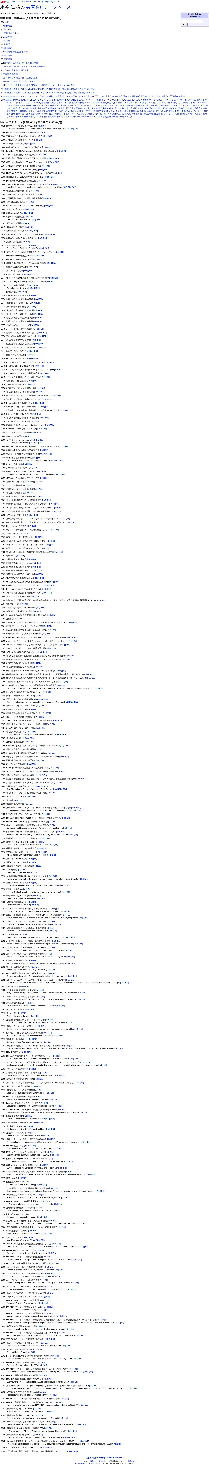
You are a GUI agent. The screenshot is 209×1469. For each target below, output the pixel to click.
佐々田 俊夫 (127, 103)
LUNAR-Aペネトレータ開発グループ (94, 100)
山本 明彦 (31, 81)
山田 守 (32, 89)
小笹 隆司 (61, 108)
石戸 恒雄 (8, 59)
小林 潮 (25, 108)
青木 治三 (183, 96)
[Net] (40, 126)
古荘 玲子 (193, 103)
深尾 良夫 (17, 63)
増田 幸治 (8, 48)
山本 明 (86, 108)
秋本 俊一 (32, 67)
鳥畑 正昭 (120, 117)
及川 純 (185, 103)
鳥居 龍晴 (90, 93)
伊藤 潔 (6, 81)
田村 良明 (40, 93)
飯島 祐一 (25, 52)
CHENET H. (24, 100)
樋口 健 (112, 111)
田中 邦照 (74, 114)
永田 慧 (176, 111)
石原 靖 (144, 96)
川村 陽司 (156, 108)
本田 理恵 (8, 52)
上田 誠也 (7, 93)
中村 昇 (22, 103)
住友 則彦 (118, 103)
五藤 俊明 (80, 103)
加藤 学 (7, 44)
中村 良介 (29, 103)
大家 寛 (97, 105)
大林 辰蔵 (113, 105)
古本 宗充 (8, 63)
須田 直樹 (76, 117)
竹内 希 (157, 96)
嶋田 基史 (137, 108)
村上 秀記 (59, 111)
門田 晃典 (174, 96)
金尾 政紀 (165, 96)
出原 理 (27, 85)
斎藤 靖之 (24, 111)
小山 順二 (17, 67)
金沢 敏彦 (15, 117)
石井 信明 (136, 96)
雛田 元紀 (61, 117)
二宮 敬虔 (71, 103)
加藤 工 (169, 103)
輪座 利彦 (61, 85)
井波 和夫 (95, 103)
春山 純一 (33, 111)
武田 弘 (143, 111)
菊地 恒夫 (135, 114)
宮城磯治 (131, 1461)
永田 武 (183, 111)
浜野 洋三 (24, 78)
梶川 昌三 (97, 111)
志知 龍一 (190, 108)
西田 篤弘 (181, 114)
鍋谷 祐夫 (43, 117)
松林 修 (74, 111)
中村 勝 (15, 103)
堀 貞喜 (71, 105)
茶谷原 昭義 (126, 114)
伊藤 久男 (16, 89)
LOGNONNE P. (71, 100)
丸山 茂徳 (45, 103)
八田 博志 (153, 103)
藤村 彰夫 (8, 26)
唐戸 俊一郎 (76, 96)
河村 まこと (198, 111)
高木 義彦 (82, 93)
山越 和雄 (122, 108)
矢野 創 (82, 114)
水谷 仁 (8, 22)
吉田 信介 (7, 70)
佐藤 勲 (136, 103)
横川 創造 (135, 111)
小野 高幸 (78, 108)
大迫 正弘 (94, 96)
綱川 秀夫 (107, 114)
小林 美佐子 (42, 108)
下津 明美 (49, 96)
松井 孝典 (31, 93)
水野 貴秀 (168, 111)
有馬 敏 (23, 93)
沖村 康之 (40, 89)
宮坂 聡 (192, 105)
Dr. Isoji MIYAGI (81, 1464)
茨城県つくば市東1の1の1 (98, 1461)
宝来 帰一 (16, 70)
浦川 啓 (25, 114)
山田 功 (111, 96)
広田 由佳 (181, 108)
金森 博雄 (70, 85)
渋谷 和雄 (49, 89)
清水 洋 (40, 114)
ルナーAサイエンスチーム (185, 100)
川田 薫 (164, 108)
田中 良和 (66, 114)
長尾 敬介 (52, 117)
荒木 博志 (8, 55)
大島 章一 (105, 105)
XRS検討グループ (148, 100)
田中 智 (16, 33)
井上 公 (88, 103)
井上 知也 (66, 96)
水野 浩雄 (159, 111)
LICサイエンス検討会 (55, 100)
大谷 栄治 (138, 105)
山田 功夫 (8, 37)
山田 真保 (94, 108)
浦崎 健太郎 (16, 114)
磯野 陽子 (99, 114)
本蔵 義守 (50, 111)
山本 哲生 (44, 85)
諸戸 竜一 (190, 114)
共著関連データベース (48, 7)
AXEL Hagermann (10, 100)
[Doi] (61, 184)
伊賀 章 (110, 103)
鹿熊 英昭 (128, 117)
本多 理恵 (41, 111)
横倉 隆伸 (119, 111)
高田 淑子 (111, 117)
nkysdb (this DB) (52, 2)
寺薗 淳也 (7, 74)
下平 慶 (41, 96)
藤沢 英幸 (82, 89)
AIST (14, 2)
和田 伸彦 (37, 105)
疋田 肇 (48, 93)
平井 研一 (53, 85)
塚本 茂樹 (85, 96)
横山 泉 (127, 111)
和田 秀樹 (45, 105)
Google (197, 16)
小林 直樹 (103, 96)
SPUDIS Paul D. (116, 100)
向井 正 (29, 105)
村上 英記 (17, 52)
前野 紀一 (35, 85)
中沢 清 (37, 103)
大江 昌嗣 (24, 89)
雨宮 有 (68, 117)
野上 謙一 (198, 114)
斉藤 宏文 (198, 108)
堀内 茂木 (78, 105)
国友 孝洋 (54, 105)
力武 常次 (162, 103)
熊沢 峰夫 (25, 63)
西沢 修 (157, 114)
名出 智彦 (14, 81)
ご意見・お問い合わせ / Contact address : (104, 1457)
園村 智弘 (63, 105)
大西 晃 (121, 105)
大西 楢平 (129, 105)
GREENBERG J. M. (38, 100)
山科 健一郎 (112, 108)
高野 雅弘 (90, 89)
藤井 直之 (33, 78)
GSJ (21, 2)
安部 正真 (8, 67)
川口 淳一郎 (147, 108)
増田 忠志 (22, 81)
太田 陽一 (146, 105)
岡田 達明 (24, 70)
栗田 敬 (25, 67)
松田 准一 (88, 111)
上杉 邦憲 (200, 100)
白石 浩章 (34, 63)
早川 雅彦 (8, 33)
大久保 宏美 (88, 105)
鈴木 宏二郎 (33, 117)
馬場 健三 (16, 74)
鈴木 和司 (73, 93)
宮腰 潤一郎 (16, 108)
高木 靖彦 (8, 29)
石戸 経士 (56, 93)
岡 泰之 (129, 108)
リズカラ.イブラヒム (164, 100)
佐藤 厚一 (144, 103)
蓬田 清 (143, 114)
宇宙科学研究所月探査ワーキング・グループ (169, 105)
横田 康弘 (16, 78)
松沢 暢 (80, 111)
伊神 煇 (103, 103)
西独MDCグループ (168, 114)
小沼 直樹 (52, 108)
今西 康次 (7, 89)
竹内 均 (151, 96)
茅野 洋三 (116, 114)
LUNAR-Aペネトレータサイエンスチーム (20, 96)
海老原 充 (33, 114)
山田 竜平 (102, 108)
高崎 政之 (94, 117)
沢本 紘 (190, 111)
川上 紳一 (8, 41)
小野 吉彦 (69, 108)
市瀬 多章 (172, 108)
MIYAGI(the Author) (34, 2)
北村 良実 (177, 103)
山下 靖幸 (7, 78)
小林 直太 (33, 108)
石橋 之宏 (90, 114)
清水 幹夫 (127, 96)
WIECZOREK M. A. (132, 100)
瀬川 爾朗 (57, 114)
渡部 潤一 (57, 89)
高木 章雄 (102, 117)
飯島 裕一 (85, 117)
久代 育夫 (54, 103)
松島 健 (67, 111)
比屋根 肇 (151, 111)
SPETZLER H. (9, 85)
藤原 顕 (74, 89)
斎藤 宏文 (15, 111)
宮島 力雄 (200, 105)
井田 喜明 (20, 85)
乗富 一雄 (62, 103)
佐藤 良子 (16, 93)
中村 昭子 (57, 96)
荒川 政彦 (41, 67)
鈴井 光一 (24, 117)
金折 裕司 (64, 93)
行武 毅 (150, 114)
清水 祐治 (48, 114)
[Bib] (44, 126)
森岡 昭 (105, 111)
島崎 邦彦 (118, 96)
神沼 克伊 (66, 89)
